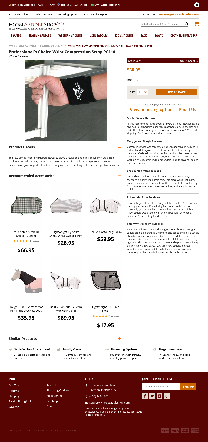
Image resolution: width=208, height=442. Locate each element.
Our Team (15, 385)
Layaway (14, 407)
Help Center (54, 396)
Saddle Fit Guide (18, 14)
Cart (49, 406)
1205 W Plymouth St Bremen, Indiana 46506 (104, 388)
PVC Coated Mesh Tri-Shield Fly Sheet (26, 233)
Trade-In (52, 385)
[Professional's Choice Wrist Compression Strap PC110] (66, 139)
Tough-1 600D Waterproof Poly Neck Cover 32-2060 (26, 308)
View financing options (152, 109)
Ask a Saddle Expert (95, 14)
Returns (14, 390)
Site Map (52, 401)
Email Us (187, 109)
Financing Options (68, 14)
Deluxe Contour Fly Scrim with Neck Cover (66, 308)
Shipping (14, 396)
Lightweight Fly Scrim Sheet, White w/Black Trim (65, 233)
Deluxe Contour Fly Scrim (106, 232)
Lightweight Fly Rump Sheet (105, 308)
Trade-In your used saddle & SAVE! (34, 4)
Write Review (18, 56)
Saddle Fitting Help (20, 401)
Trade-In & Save (42, 14)
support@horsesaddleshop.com (109, 402)
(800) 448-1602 (99, 396)
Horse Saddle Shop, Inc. (36, 26)
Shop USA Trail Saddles (75, 4)
